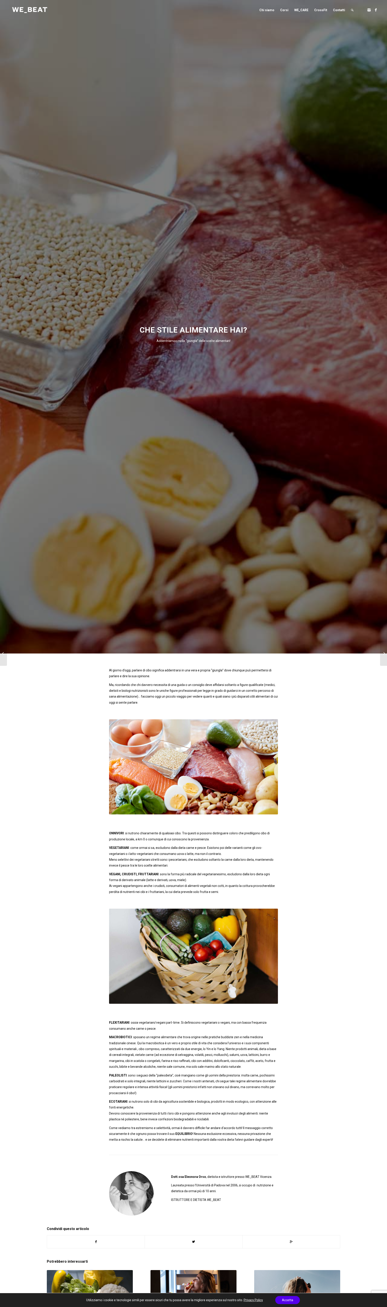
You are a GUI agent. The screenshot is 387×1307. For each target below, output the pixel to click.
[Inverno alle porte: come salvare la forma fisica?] (383, 653)
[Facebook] (375, 9)
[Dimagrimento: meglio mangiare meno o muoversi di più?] (3, 653)
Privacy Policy (253, 1300)
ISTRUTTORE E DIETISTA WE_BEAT (196, 1200)
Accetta (287, 1300)
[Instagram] (369, 9)
